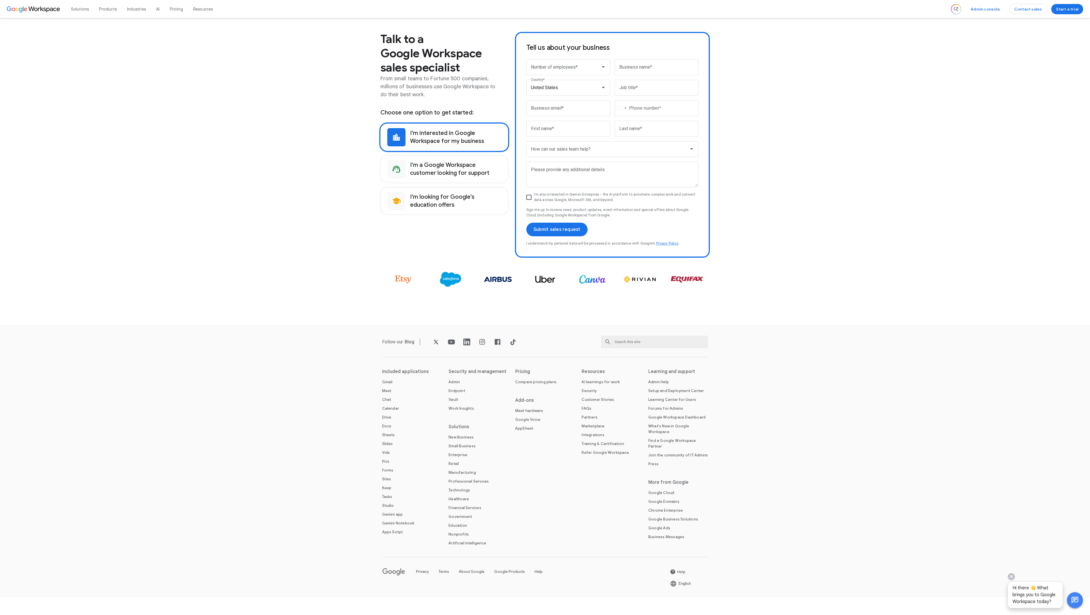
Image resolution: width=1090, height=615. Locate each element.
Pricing (176, 9)
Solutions (80, 9)
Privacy (422, 571)
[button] (1075, 600)
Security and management (477, 371)
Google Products (509, 571)
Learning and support (671, 371)
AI (158, 9)
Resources (203, 9)
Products (108, 9)
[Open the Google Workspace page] (34, 9)
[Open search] (956, 9)
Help (539, 571)
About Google (471, 571)
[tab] (444, 137)
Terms (444, 571)
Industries (136, 9)
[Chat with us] (1075, 600)
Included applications (405, 371)
